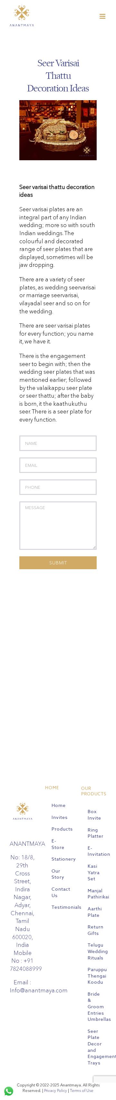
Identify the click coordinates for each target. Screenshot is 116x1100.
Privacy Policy (55, 1090)
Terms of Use (81, 1090)
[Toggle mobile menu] (103, 16)
